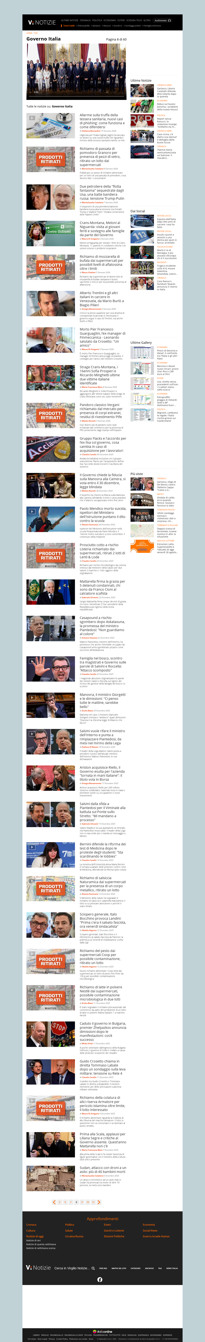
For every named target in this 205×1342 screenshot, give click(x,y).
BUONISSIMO (156, 1335)
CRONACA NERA (164, 85)
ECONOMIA (110, 20)
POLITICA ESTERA (165, 247)
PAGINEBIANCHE (100, 1335)
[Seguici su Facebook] (99, 1281)
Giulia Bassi (87, 710)
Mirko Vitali (87, 1043)
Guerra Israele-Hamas (156, 1236)
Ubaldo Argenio (89, 930)
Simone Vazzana (89, 637)
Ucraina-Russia (74, 1236)
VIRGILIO (45, 1335)
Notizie (42, 1267)
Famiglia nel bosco (152, 25)
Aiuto (91, 1339)
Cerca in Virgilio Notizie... (72, 1268)
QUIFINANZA (143, 1335)
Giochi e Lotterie (114, 1230)
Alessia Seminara (90, 524)
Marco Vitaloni (89, 272)
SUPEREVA (167, 1335)
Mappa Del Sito (119, 1268)
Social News (150, 1230)
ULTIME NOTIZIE (69, 20)
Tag (160, 1268)
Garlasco (96, 25)
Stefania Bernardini (91, 131)
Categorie (135, 1268)
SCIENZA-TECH (134, 20)
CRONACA (85, 20)
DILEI (124, 1335)
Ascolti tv (118, 25)
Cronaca (31, 1224)
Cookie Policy (62, 1339)
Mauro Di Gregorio (90, 238)
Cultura (30, 1230)
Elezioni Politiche (114, 1236)
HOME (29, 33)
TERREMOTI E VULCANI (167, 525)
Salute (69, 1230)
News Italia (172, 1268)
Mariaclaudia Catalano (92, 168)
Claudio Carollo (89, 454)
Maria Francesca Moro (92, 387)
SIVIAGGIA (132, 1335)
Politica (69, 1224)
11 (93, 1202)
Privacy (52, 1339)
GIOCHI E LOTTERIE (165, 541)
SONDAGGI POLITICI (166, 510)
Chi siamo (32, 1339)
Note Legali (42, 1339)
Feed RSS (103, 1268)
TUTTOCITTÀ (114, 1335)
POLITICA (97, 20)
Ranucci (107, 25)
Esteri (107, 1224)
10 (88, 1202)
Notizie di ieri (33, 1240)
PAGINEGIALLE (56, 1335)
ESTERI (121, 20)
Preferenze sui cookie (78, 1339)
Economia (149, 1224)
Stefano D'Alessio (90, 747)
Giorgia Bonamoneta (91, 309)
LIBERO (36, 1335)
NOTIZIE (45, 22)
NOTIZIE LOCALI (164, 216)
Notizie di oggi (35, 1236)
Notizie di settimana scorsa (40, 1248)
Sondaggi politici (133, 25)
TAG (36, 33)
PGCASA (88, 1335)
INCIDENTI (161, 262)
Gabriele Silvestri (90, 597)
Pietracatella (84, 25)
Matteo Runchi (89, 420)
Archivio (149, 1268)
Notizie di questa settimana (41, 1244)
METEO (160, 494)
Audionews (161, 20)
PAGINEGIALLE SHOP (74, 1335)
